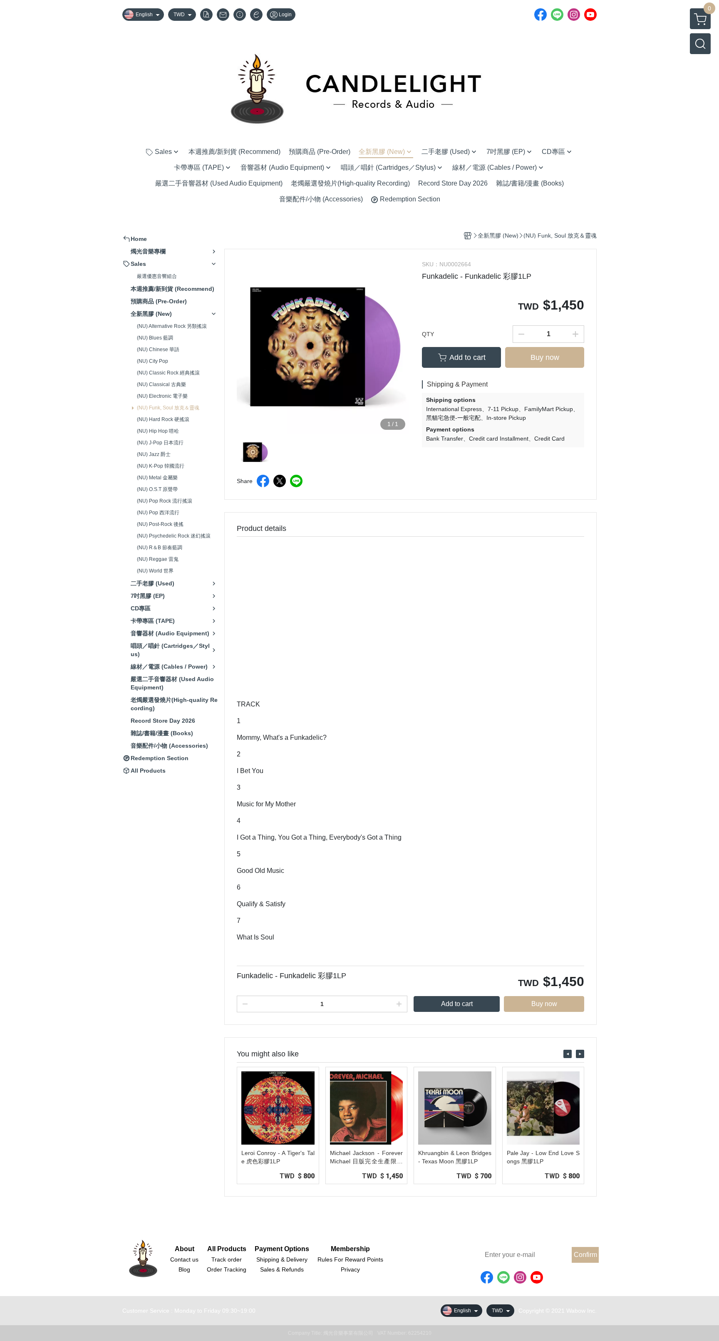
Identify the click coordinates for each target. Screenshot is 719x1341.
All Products (226, 1249)
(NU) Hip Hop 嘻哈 (158, 431)
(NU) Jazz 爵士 (154, 454)
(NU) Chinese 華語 (158, 349)
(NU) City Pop (152, 361)
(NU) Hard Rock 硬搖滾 (163, 419)
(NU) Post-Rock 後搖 (160, 524)
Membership (350, 1249)
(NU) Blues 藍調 (155, 338)
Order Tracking (226, 1269)
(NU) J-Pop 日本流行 (160, 443)
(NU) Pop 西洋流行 (158, 513)
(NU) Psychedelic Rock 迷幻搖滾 (174, 536)
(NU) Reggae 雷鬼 (158, 559)
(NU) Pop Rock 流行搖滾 (164, 501)
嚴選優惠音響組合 (157, 276)
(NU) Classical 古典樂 (161, 384)
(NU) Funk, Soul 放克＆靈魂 (168, 408)
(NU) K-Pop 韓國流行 (160, 466)
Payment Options (282, 1249)
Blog (184, 1269)
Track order (226, 1259)
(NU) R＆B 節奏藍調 (159, 547)
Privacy (350, 1269)
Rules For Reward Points (350, 1259)
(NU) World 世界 (155, 571)
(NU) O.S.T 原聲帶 (157, 489)
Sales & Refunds (282, 1269)
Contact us (184, 1259)
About (184, 1249)
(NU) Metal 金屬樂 (157, 478)
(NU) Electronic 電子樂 (162, 396)
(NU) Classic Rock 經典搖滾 (168, 373)
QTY (428, 334)
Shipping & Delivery (281, 1259)
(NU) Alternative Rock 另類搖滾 (172, 326)
